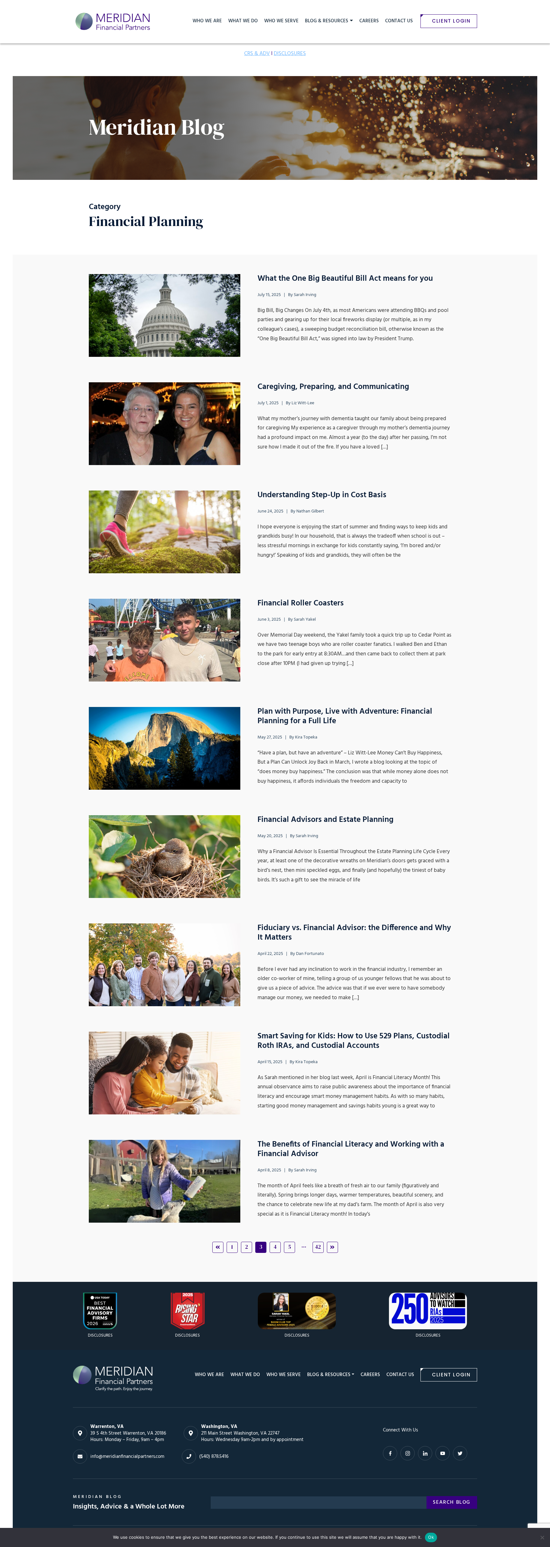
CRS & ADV (257, 53)
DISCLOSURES (290, 53)
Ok (431, 1537)
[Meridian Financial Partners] (112, 1378)
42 (318, 1247)
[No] (542, 1537)
